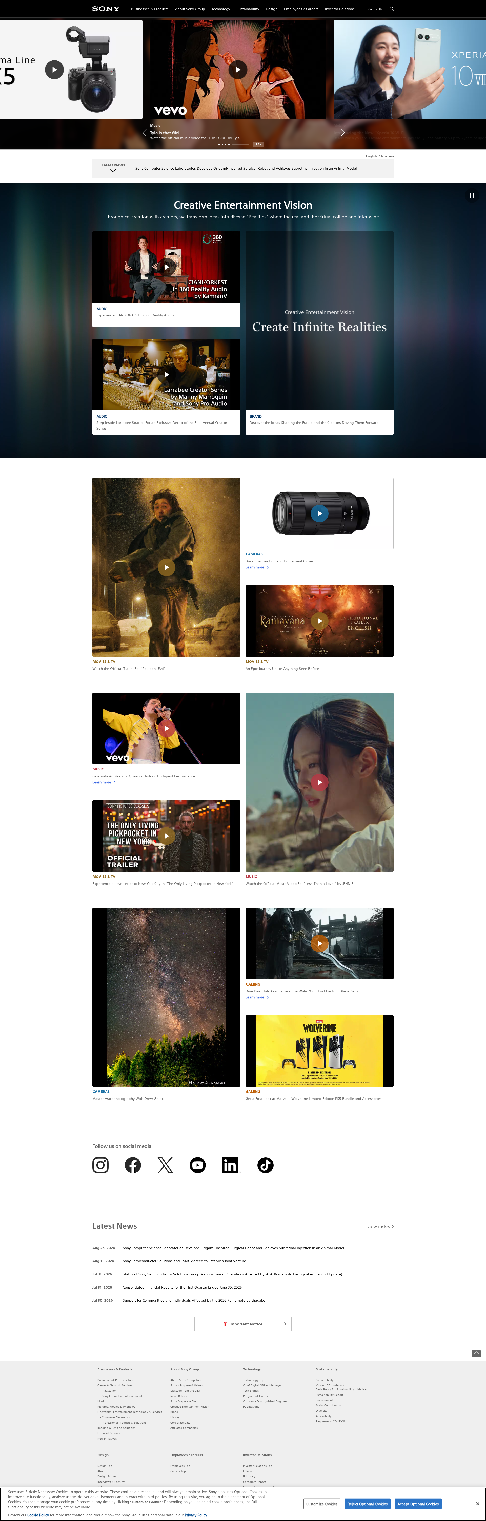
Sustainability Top (327, 1380)
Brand (174, 1412)
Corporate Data (180, 1423)
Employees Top (180, 1466)
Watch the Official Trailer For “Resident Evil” (128, 668)
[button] (258, 144)
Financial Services (108, 1433)
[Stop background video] (472, 196)
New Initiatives (107, 1439)
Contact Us (375, 9)
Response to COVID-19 (330, 1421)
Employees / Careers (299, 6)
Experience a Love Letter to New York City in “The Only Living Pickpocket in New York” (162, 883)
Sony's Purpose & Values (186, 1385)
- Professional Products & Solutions (123, 1423)
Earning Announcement (258, 1487)
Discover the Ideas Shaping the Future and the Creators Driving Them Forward (314, 422)
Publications (251, 1407)
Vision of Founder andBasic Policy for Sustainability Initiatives (342, 1387)
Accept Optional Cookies (418, 1504)
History (175, 1417)
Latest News (113, 165)
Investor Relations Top (257, 1466)
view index (378, 1226)
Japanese (387, 156)
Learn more (255, 567)
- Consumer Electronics (115, 1417)
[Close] (477, 1503)
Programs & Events (255, 1396)
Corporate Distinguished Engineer (265, 1401)
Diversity (321, 1411)
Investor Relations (338, 6)
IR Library (249, 1476)
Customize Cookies (322, 1504)
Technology (219, 6)
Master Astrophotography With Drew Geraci (128, 1098)
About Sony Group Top (185, 1380)
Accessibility (324, 1416)
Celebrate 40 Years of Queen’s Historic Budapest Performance (143, 776)
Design (269, 6)
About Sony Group (188, 6)
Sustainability (246, 6)
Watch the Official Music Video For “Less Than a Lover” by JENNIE (299, 883)
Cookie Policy (38, 1515)
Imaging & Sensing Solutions (116, 1428)
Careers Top (178, 1471)
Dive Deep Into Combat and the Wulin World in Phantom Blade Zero (302, 991)
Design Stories (106, 1476)
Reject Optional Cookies (368, 1504)
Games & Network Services (114, 1385)
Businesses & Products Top (115, 1380)
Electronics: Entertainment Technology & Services (129, 1412)
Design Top (104, 1466)
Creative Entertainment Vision (189, 1407)
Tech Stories (251, 1391)
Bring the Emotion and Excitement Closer (279, 561)
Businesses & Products (148, 6)
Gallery (102, 1487)
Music (101, 1401)
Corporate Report (254, 1482)
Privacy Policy (196, 1515)
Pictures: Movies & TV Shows (116, 1407)
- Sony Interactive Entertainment (121, 1396)
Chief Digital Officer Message (262, 1385)
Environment (324, 1400)
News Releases (179, 1396)
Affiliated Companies (184, 1428)
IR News (248, 1471)
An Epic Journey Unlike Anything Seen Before (282, 668)
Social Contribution (328, 1405)
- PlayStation (108, 1391)
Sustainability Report (329, 1395)
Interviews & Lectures (111, 1482)
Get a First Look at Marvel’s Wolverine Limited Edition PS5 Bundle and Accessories (314, 1098)
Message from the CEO (185, 1391)
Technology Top (253, 1380)
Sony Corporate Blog (184, 1401)
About (101, 1471)
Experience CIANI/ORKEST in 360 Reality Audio (135, 315)
